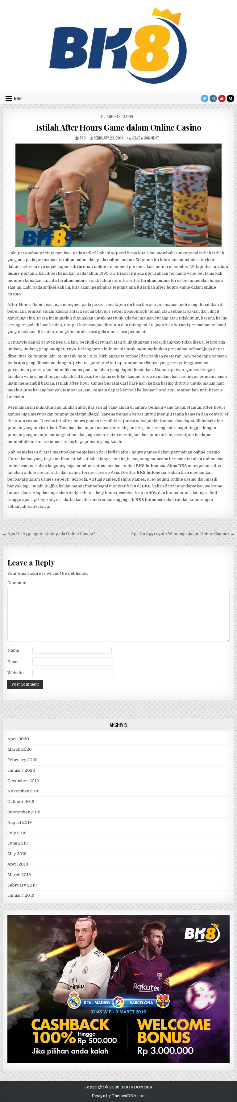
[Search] (230, 98)
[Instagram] (213, 98)
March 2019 (19, 874)
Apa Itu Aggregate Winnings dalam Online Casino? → (183, 533)
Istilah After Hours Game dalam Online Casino (118, 127)
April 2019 (17, 864)
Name (13, 650)
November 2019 (23, 791)
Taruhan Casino (119, 116)
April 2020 (18, 739)
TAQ (83, 137)
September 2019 (23, 812)
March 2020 (19, 749)
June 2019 (17, 843)
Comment (17, 582)
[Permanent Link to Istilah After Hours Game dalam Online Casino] (118, 195)
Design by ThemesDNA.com (119, 1096)
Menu (18, 98)
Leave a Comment (145, 137)
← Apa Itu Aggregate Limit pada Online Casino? (48, 533)
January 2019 (20, 895)
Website (15, 672)
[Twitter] (204, 98)
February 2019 (22, 885)
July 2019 (17, 833)
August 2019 (19, 822)
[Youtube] (222, 98)
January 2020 (21, 770)
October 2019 (20, 801)
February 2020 (22, 760)
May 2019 (17, 853)
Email (13, 661)
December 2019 (23, 780)
